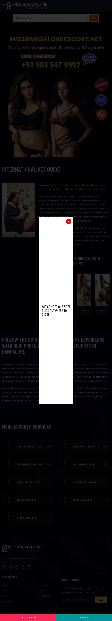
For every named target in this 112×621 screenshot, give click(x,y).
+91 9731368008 (28, 617)
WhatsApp (84, 617)
